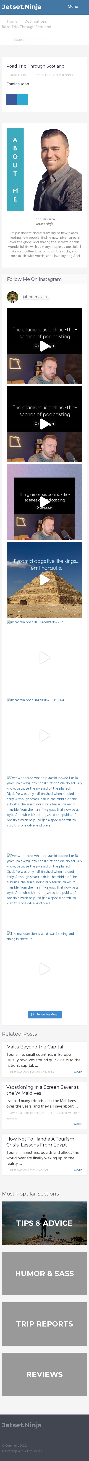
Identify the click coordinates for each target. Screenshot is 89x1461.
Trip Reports (64, 75)
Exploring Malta (42, 1072)
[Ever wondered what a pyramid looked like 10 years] (44, 813)
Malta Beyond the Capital (34, 1047)
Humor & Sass (44, 1273)
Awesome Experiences (25, 1113)
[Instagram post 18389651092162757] (44, 657)
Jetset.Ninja (22, 7)
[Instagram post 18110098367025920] (44, 580)
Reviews (66, 1113)
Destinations (35, 21)
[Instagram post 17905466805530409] (44, 502)
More (78, 1072)
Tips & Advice (39, 1170)
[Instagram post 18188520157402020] (44, 346)
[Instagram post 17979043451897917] (44, 424)
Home (12, 21)
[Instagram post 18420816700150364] (44, 735)
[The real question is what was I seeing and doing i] (44, 969)
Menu (73, 6)
